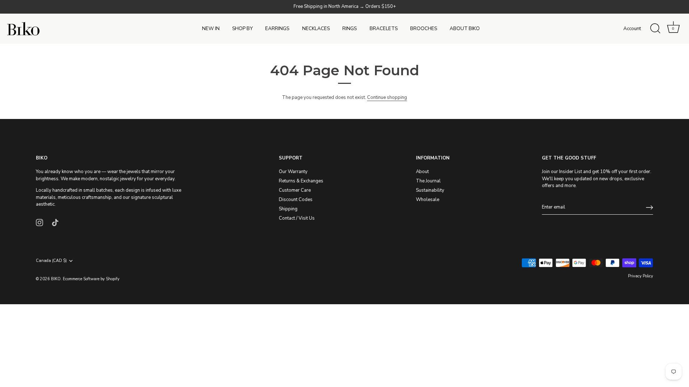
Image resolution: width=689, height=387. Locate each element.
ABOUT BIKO (465, 28)
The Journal (428, 181)
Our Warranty (293, 171)
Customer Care (295, 190)
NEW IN (211, 28)
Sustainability (430, 190)
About (422, 171)
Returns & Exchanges (301, 181)
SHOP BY (242, 28)
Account (632, 28)
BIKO (56, 279)
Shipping (288, 209)
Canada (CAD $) (51, 260)
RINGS (349, 28)
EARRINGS (277, 28)
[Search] (655, 29)
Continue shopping (387, 97)
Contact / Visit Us (297, 218)
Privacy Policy (640, 276)
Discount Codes (296, 199)
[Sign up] (649, 207)
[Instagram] (39, 222)
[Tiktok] (55, 222)
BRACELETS (384, 28)
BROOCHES (423, 28)
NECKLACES (316, 28)
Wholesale (427, 199)
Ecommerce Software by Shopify (91, 279)
